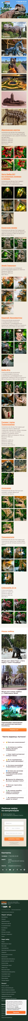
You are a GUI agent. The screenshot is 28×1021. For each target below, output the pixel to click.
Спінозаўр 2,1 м (8, 588)
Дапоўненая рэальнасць (8, 958)
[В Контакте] (2, 869)
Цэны (2, 936)
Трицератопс (7, 537)
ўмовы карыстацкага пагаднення (14, 1007)
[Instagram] (6, 869)
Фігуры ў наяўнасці (6, 934)
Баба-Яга (5, 370)
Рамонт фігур (5, 985)
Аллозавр (6, 488)
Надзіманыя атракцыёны (8, 971)
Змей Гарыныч (8, 265)
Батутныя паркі (5, 969)
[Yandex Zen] (24, 869)
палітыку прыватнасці (13, 1009)
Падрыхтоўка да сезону (7, 994)
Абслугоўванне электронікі (9, 998)
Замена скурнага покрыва (8, 992)
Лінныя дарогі (5, 980)
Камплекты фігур (6, 923)
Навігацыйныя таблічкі (7, 961)
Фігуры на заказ (5, 932)
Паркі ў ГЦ (4, 967)
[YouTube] (10, 869)
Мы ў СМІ (3, 1015)
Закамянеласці (5, 921)
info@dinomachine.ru (14, 865)
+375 (7, 828)
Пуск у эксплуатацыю (7, 987)
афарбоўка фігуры (6, 996)
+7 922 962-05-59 (21, 1)
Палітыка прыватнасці (16, 909)
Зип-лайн (4, 946)
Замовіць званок (22, 3)
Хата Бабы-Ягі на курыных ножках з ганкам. (11, 176)
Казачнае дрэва (9, 228)
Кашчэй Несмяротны (11, 318)
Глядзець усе (14, 729)
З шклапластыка (5, 925)
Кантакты (4, 1011)
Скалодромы (5, 948)
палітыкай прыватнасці (14, 844)
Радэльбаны (4, 978)
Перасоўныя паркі (6, 965)
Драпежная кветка (10, 130)
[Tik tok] (13, 869)
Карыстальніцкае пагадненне (7, 912)
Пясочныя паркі (5, 976)
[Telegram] (20, 869)
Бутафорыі (4, 927)
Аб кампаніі (4, 1006)
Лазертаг (3, 952)
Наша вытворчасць (6, 1017)
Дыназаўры (4, 917)
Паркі (3, 941)
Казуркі (3, 919)
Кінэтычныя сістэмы (6, 954)
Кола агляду (4, 963)
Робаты (3, 930)
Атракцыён (4, 956)
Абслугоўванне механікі (8, 990)
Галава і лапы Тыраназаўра (8, 423)
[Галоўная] (4, 903)
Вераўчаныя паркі (6, 943)
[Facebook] (17, 869)
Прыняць (16, 1012)
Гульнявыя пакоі (5, 974)
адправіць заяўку (14, 839)
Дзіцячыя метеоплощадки (8, 950)
